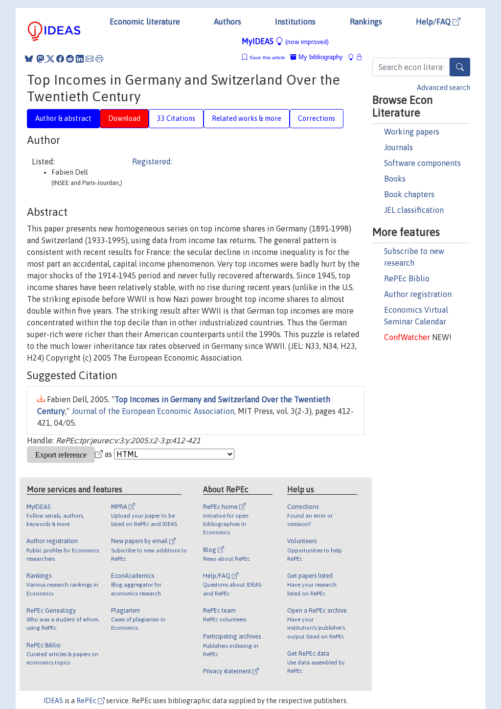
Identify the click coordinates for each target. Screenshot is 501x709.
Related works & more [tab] (246, 118)
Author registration (418, 294)
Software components (422, 163)
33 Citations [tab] (176, 118)
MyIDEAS (285, 41)
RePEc (87, 701)
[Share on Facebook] (60, 58)
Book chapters (409, 194)
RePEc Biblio (407, 278)
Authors (227, 21)
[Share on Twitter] (50, 58)
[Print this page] (99, 58)
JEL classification (414, 210)
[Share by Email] (89, 58)
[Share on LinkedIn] (80, 58)
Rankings (366, 21)
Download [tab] (124, 118)
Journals (398, 147)
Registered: (152, 161)
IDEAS (53, 701)
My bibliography (319, 57)
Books (395, 178)
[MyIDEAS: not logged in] (353, 57)
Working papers (411, 131)
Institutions (295, 21)
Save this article (267, 57)
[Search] (460, 67)
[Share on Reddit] (70, 58)
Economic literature (145, 21)
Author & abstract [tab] (63, 118)
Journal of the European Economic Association (152, 411)
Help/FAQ (434, 21)
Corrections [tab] (316, 118)
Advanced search (443, 87)
